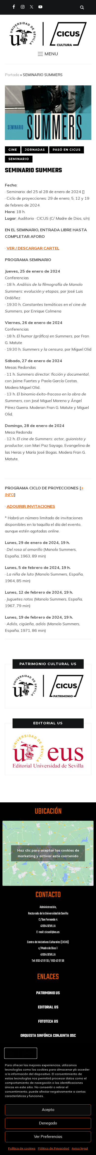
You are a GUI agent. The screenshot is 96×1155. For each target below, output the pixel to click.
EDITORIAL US (48, 1007)
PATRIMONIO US (48, 993)
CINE (12, 149)
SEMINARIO (18, 159)
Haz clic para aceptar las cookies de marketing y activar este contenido (48, 853)
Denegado (48, 1123)
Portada (12, 74)
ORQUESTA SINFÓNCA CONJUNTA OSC (48, 1036)
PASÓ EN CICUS (66, 149)
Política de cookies (21, 1148)
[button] (48, 54)
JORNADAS (35, 149)
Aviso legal (80, 1148)
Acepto (48, 1109)
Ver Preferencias (48, 1136)
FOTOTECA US (48, 1021)
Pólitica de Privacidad (53, 1148)
